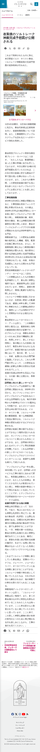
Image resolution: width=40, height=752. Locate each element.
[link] (5, 631)
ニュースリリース (7, 15)
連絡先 (27, 15)
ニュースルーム (7, 11)
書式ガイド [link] (25, 667)
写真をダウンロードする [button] (21, 119)
